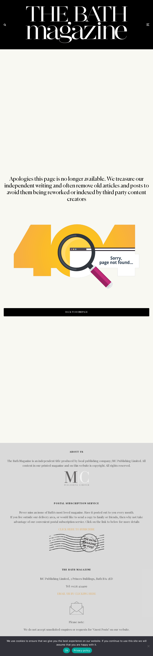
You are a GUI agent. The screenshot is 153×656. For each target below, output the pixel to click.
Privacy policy (82, 650)
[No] (148, 646)
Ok (66, 650)
